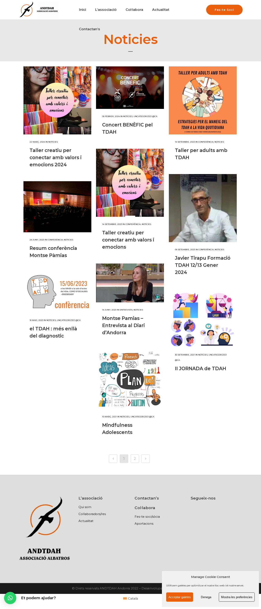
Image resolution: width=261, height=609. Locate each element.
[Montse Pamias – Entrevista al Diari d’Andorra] (130, 283)
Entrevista (126, 309)
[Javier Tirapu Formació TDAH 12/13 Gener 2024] (203, 208)
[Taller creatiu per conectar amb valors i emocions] (130, 183)
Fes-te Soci (224, 10)
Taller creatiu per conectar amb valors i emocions (128, 240)
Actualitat (86, 521)
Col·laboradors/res (92, 514)
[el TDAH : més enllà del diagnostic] (57, 292)
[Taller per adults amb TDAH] (203, 100)
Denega (206, 597)
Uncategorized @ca (145, 116)
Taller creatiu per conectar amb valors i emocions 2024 (56, 158)
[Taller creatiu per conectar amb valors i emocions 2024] (57, 100)
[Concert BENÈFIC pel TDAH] (130, 87)
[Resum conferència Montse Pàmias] (57, 206)
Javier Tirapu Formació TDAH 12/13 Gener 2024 (202, 265)
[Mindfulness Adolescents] (130, 379)
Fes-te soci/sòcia (147, 516)
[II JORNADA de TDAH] (203, 318)
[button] (10, 598)
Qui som (85, 507)
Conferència (205, 142)
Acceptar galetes (179, 597)
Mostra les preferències (236, 597)
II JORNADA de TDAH (200, 368)
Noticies (53, 142)
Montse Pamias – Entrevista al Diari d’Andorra (123, 325)
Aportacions (144, 523)
